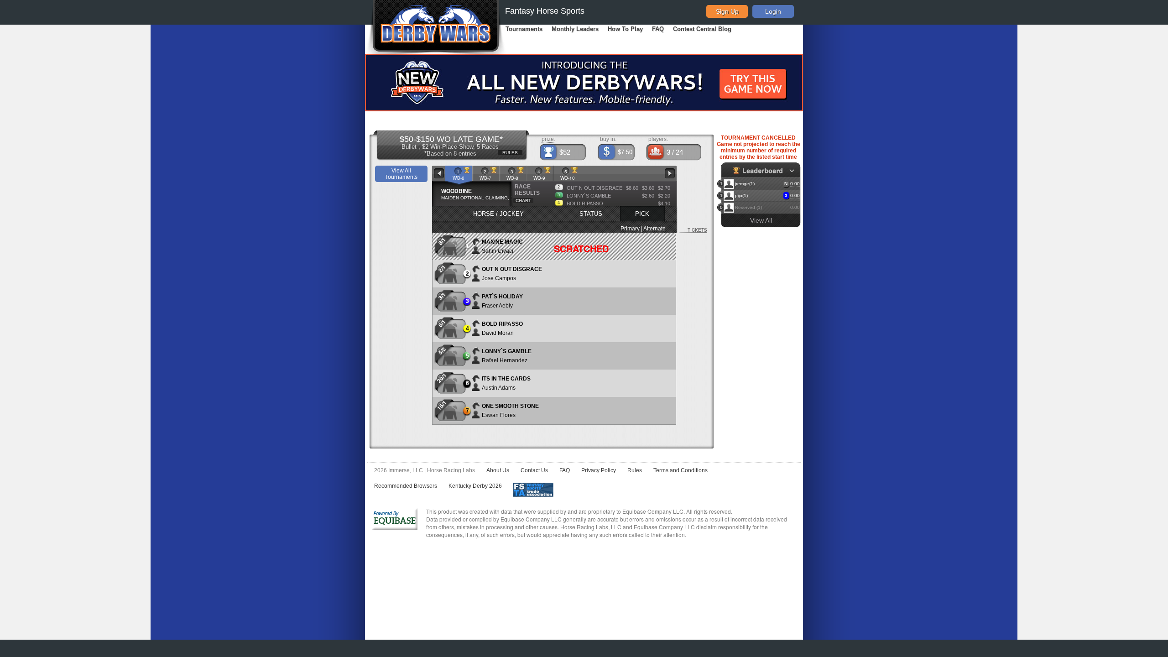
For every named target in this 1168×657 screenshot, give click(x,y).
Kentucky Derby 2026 (475, 486)
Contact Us (534, 470)
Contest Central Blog (702, 29)
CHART (523, 200)
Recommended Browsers (405, 486)
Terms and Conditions (680, 470)
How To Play (625, 29)
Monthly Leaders (575, 29)
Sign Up (727, 11)
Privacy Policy (598, 470)
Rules (634, 470)
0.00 (795, 183)
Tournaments (524, 29)
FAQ (658, 29)
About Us (497, 470)
